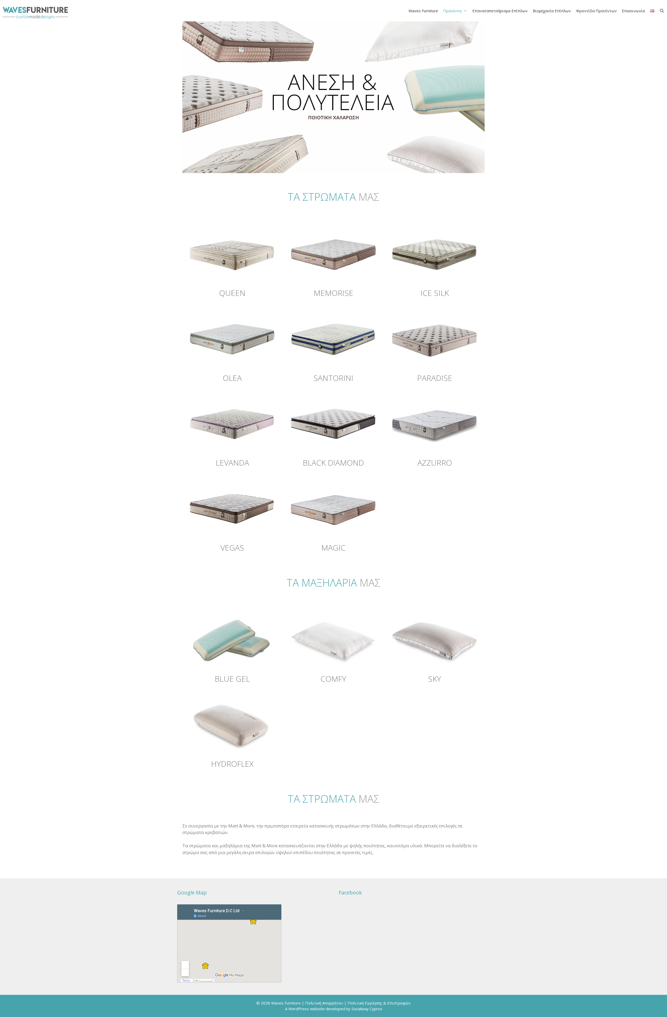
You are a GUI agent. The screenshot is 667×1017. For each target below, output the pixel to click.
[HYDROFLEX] (232, 724)
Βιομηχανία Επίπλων (552, 10)
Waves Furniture (423, 10)
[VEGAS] (232, 508)
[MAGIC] (333, 508)
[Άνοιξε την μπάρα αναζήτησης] (662, 10)
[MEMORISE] (333, 253)
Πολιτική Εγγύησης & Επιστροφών (379, 1003)
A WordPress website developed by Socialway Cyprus (333, 1008)
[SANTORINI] (333, 338)
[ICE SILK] (434, 253)
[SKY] (434, 639)
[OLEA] (232, 338)
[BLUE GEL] (232, 639)
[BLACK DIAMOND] (333, 423)
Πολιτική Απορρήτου (324, 1003)
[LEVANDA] (232, 423)
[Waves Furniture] (35, 10)
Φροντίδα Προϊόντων (596, 10)
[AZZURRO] (434, 423)
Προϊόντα (452, 10)
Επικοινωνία (633, 10)
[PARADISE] (434, 338)
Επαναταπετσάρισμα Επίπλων (500, 10)
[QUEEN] (232, 253)
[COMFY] (333, 639)
